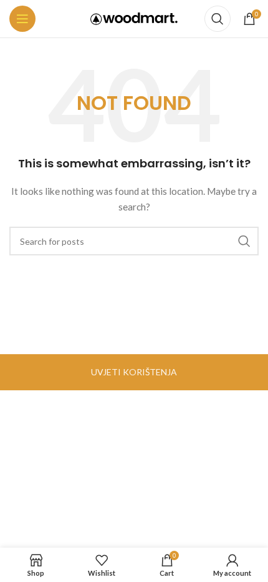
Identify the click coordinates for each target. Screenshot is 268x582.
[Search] (217, 18)
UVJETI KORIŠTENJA (134, 372)
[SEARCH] (244, 241)
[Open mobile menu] (22, 18)
